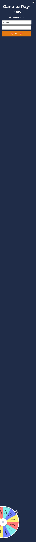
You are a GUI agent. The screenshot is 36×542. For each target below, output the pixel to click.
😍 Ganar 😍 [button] (16, 34)
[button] (34, 2)
